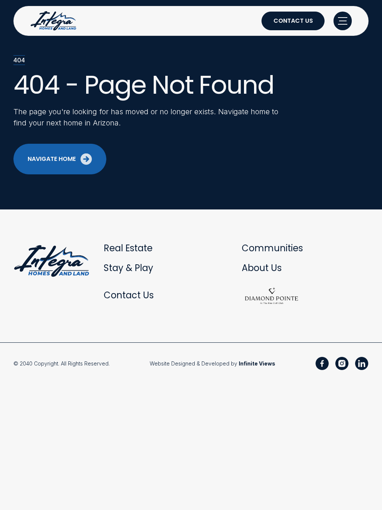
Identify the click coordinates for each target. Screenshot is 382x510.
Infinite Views (257, 363)
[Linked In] (362, 363)
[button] (343, 21)
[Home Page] (54, 20)
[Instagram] (342, 363)
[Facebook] (322, 363)
